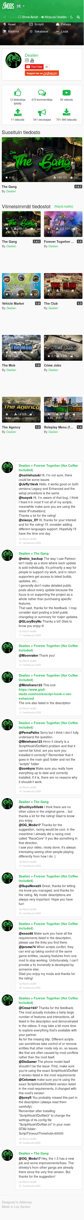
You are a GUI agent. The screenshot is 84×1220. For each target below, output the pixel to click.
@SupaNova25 (30, 886)
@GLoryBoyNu (30, 621)
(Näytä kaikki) (63, 206)
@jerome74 (27, 946)
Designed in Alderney (17, 1202)
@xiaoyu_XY (28, 520)
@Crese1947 (28, 1007)
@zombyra (27, 768)
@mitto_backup (31, 558)
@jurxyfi (25, 1097)
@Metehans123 (30, 685)
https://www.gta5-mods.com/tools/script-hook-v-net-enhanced (45, 694)
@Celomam (27, 1079)
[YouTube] (32, 60)
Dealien (31, 55)
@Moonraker (28, 655)
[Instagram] (27, 60)
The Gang (41, 553)
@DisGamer (28, 1061)
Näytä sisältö (29, 539)
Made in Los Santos (16, 1206)
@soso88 (26, 933)
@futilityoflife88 (31, 807)
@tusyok (25, 497)
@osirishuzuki (30, 475)
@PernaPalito (29, 732)
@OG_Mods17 (30, 825)
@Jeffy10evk (28, 484)
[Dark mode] (71, 16)
